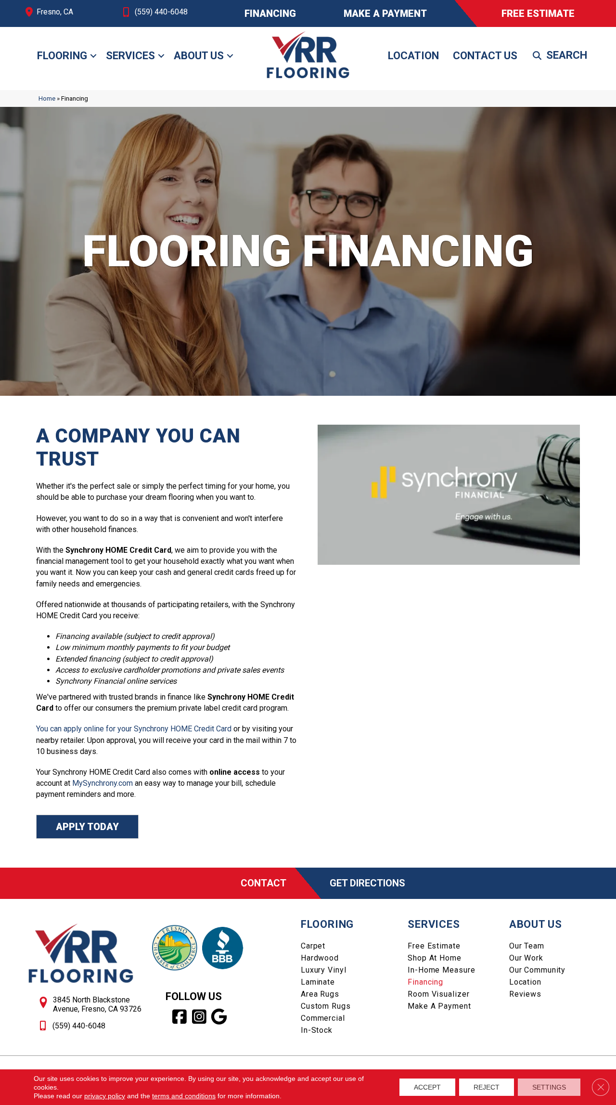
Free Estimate (434, 945)
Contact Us (485, 56)
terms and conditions (184, 1096)
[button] (93, 56)
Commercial (323, 1018)
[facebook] (179, 1017)
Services (130, 56)
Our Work (526, 957)
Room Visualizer (438, 994)
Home (46, 98)
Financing (425, 982)
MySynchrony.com (102, 783)
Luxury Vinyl (323, 970)
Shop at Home (435, 957)
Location (413, 56)
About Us (199, 56)
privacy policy (104, 1096)
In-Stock (317, 1030)
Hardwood (320, 957)
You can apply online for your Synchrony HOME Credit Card (133, 728)
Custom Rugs (326, 1006)
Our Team (526, 945)
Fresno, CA (55, 11)
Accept (427, 1087)
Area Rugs (320, 994)
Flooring (62, 56)
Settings (549, 1087)
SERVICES (434, 924)
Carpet (313, 945)
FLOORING (327, 924)
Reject (487, 1087)
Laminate (318, 982)
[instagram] (199, 1017)
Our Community (537, 970)
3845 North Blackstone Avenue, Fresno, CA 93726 (97, 1004)
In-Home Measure (441, 970)
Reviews (525, 994)
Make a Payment (439, 1006)
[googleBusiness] (219, 1017)
